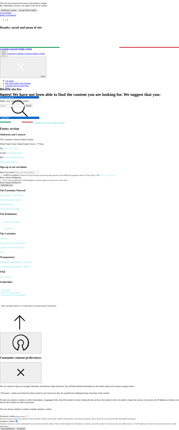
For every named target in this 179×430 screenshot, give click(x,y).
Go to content (5, 13)
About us (4, 238)
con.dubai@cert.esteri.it (15, 157)
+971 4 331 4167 (11, 148)
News (2, 252)
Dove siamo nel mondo (9, 209)
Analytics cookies (7, 421)
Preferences (9, 10)
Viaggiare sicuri (6, 204)
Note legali (5, 290)
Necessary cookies (12, 416)
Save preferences (7, 429)
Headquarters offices (8, 162)
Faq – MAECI (6, 277)
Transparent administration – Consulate (16, 262)
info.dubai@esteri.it (15, 153)
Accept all (27, 10)
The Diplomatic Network (10, 200)
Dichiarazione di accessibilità (13, 295)
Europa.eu (8, 228)
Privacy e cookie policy (10, 292)
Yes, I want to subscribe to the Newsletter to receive (22, 180)
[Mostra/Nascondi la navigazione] (3, 53)
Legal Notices (110, 175)
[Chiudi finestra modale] (20, 372)
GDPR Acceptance (11, 175)
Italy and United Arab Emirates (13, 243)
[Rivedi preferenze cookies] (20, 343)
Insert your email (7, 172)
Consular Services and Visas (11, 247)
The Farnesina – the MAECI (12, 195)
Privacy (102, 175)
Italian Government (8, 15)
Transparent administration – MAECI (15, 267)
